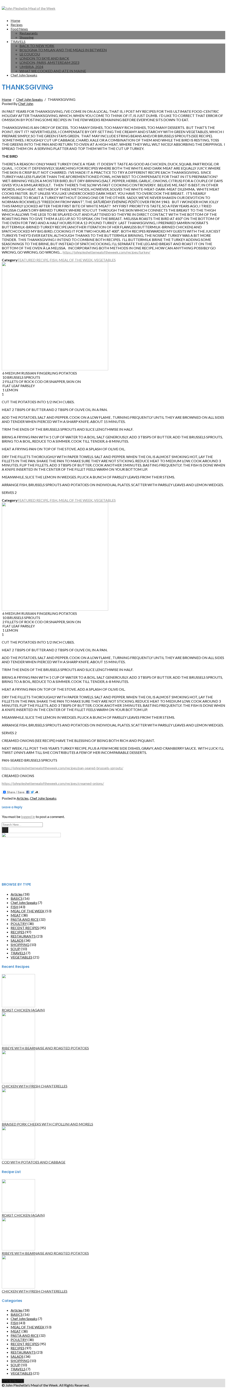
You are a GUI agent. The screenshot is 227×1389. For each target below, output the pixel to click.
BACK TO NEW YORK (37, 46)
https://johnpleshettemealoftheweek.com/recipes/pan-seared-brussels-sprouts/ (62, 768)
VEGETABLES (105, 260)
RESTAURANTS (23, 936)
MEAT (16, 915)
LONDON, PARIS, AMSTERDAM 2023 (49, 62)
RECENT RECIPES (25, 928)
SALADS (17, 940)
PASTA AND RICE (25, 919)
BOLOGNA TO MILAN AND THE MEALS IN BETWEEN (63, 50)
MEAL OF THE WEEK (76, 260)
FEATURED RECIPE (33, 260)
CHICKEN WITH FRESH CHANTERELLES (34, 1086)
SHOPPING (20, 944)
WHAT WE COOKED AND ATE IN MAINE (53, 71)
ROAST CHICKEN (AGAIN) (23, 1010)
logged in (28, 816)
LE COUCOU (30, 54)
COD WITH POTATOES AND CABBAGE (33, 1162)
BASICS (17, 898)
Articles (23, 798)
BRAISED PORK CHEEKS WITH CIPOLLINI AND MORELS (47, 1124)
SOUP (15, 949)
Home (15, 20)
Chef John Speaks (24, 75)
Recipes (17, 25)
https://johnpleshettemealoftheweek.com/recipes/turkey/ (106, 252)
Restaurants (29, 33)
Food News (19, 29)
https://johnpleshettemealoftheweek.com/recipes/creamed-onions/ (53, 783)
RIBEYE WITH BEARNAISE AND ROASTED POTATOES (45, 1048)
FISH (53, 260)
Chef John (25, 103)
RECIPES (17, 932)
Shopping (27, 37)
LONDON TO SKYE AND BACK (44, 58)
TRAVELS (18, 41)
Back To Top (12, 1381)
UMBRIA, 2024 (31, 67)
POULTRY (19, 923)
